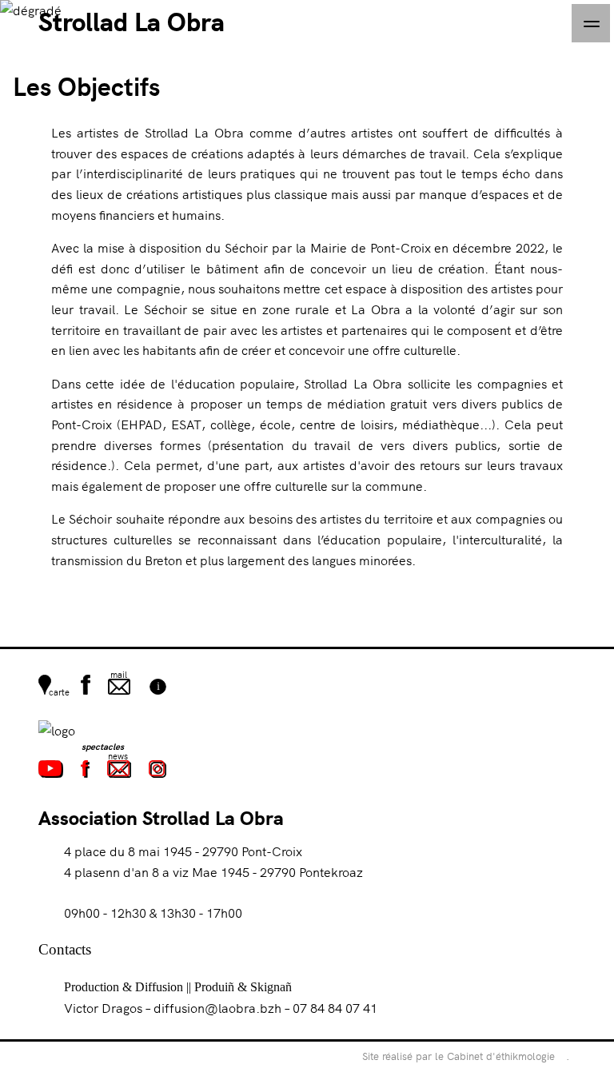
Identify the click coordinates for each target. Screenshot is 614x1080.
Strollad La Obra (131, 20)
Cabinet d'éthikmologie (501, 1056)
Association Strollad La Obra (161, 817)
